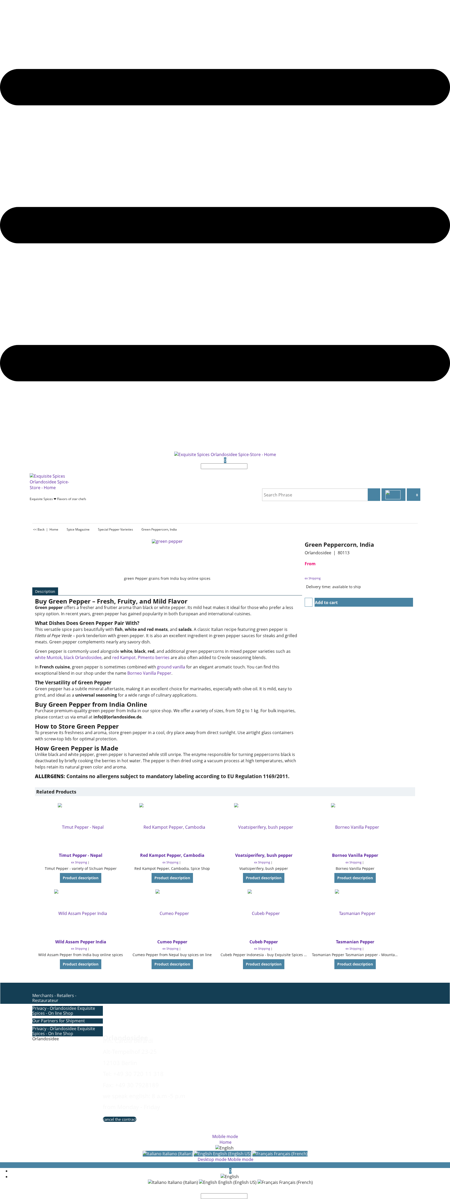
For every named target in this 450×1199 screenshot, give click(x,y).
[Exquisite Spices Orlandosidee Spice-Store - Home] (225, 454)
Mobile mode (225, 1136)
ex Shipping (313, 578)
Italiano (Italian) (177, 1154)
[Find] (248, 466)
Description (45, 591)
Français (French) (290, 1154)
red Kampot (124, 657)
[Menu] (225, 449)
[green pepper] (167, 557)
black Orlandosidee (83, 657)
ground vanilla (171, 667)
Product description (80, 877)
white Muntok (48, 657)
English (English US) (231, 1154)
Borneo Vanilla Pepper (149, 673)
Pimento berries (154, 657)
